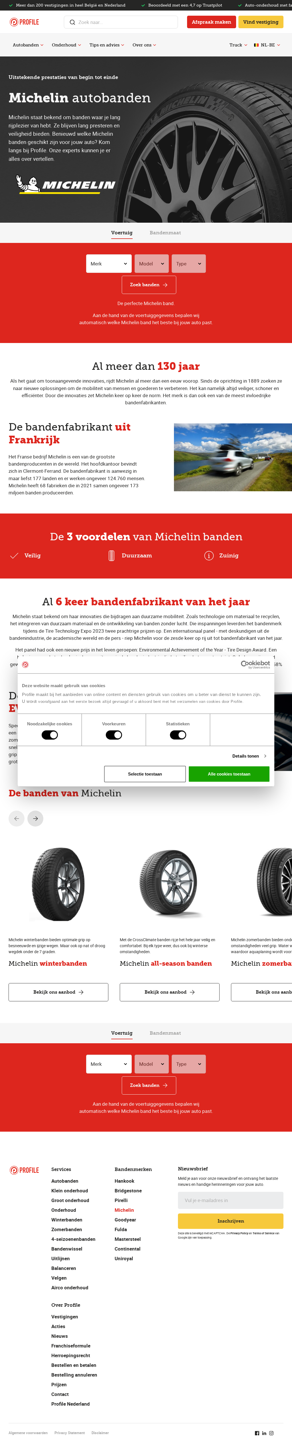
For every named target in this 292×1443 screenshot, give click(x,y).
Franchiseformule (70, 1345)
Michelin (124, 1210)
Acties (58, 1326)
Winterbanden (66, 1219)
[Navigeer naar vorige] (17, 819)
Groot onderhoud (70, 1200)
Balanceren (63, 1268)
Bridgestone (128, 1190)
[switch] (114, 734)
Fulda (121, 1229)
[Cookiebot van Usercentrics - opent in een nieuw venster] (245, 664)
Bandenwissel (66, 1248)
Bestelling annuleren (74, 1374)
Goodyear (125, 1219)
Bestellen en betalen (73, 1365)
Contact (60, 1394)
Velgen (59, 1277)
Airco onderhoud (69, 1287)
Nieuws (59, 1336)
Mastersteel (128, 1239)
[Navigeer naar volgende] (35, 819)
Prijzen (59, 1384)
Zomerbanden (66, 1229)
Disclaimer (100, 1432)
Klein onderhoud (69, 1190)
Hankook (124, 1181)
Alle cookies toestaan (229, 774)
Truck (236, 45)
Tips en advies (104, 45)
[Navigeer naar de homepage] (24, 22)
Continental (128, 1248)
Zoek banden (144, 284)
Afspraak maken (211, 22)
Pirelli (121, 1200)
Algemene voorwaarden (28, 1432)
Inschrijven (231, 1221)
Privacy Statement (69, 1432)
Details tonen (245, 755)
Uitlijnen (60, 1258)
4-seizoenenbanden (73, 1239)
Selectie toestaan (145, 774)
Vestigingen (64, 1316)
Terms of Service (263, 1233)
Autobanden (26, 45)
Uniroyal (124, 1258)
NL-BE (268, 45)
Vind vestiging (261, 22)
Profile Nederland (70, 1404)
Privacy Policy (239, 1233)
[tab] (122, 233)
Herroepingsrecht (70, 1355)
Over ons (142, 45)
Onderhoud (64, 45)
